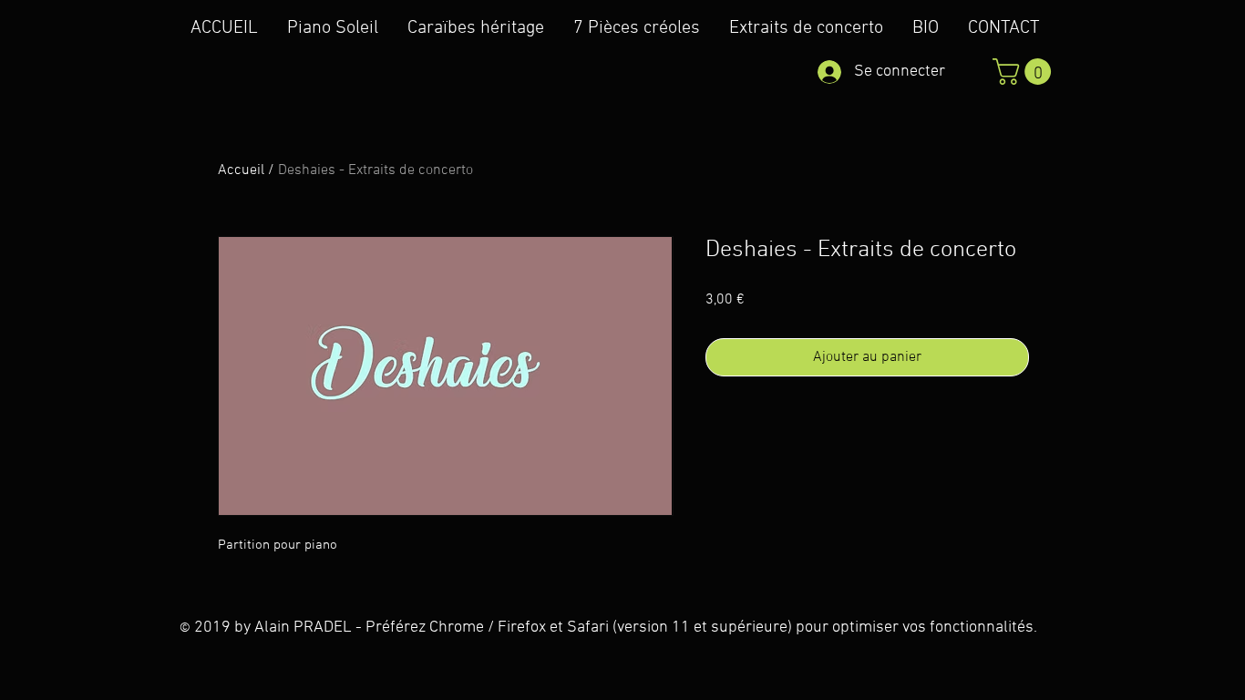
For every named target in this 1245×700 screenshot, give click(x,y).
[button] (1025, 71)
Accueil (241, 170)
